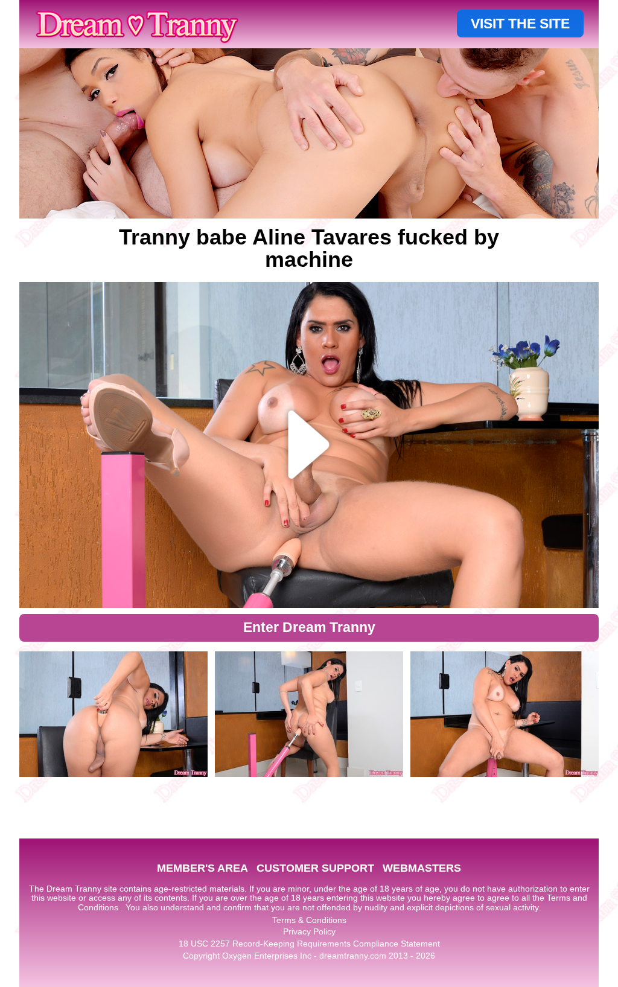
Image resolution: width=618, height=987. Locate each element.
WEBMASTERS (422, 868)
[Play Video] (309, 445)
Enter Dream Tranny (309, 627)
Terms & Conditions (309, 920)
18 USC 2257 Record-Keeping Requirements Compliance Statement (309, 943)
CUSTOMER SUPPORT (315, 868)
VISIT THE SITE (520, 23)
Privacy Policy (309, 931)
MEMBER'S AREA (202, 868)
